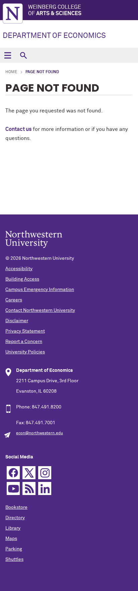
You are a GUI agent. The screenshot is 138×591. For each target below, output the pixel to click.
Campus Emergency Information (39, 289)
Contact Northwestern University (40, 310)
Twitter (29, 472)
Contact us (18, 129)
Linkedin (44, 488)
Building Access (22, 279)
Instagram (44, 472)
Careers (13, 300)
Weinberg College (54, 10)
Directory (15, 517)
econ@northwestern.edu (39, 433)
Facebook (13, 472)
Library (12, 528)
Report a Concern (23, 341)
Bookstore (16, 507)
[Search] (23, 55)
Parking (13, 549)
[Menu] (7, 55)
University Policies (25, 352)
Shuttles (14, 559)
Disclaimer (16, 320)
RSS (29, 488)
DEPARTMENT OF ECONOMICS (54, 36)
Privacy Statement (25, 331)
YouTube (13, 488)
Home (11, 72)
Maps (11, 538)
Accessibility (18, 268)
